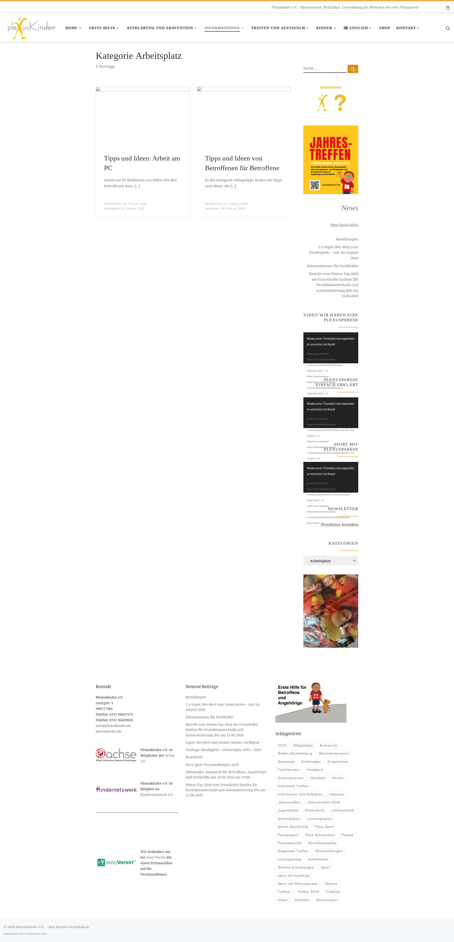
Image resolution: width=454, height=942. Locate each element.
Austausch (328, 745)
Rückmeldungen (329, 851)
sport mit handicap (294, 875)
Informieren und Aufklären (300, 794)
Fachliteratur (289, 770)
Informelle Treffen (293, 786)
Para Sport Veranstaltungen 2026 (212, 764)
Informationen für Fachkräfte (332, 265)
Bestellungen (347, 239)
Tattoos (331, 884)
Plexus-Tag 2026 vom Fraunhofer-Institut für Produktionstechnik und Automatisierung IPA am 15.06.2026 (226, 790)
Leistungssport (319, 818)
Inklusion (337, 794)
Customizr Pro (36, 933)
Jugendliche (288, 810)
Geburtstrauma (291, 778)
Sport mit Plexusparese (298, 884)
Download (286, 762)
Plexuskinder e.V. (30, 927)
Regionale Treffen (293, 851)
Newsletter (194, 757)
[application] (330, 347)
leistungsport (289, 818)
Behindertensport (334, 753)
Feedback (315, 770)
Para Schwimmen (320, 835)
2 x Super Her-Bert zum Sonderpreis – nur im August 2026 (333, 252)
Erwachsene (337, 762)
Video (283, 900)
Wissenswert (327, 900)
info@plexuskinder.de (113, 725)
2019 (282, 745)
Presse (348, 835)
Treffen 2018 (308, 892)
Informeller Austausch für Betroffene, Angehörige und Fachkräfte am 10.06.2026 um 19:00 (226, 774)
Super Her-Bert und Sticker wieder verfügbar (223, 742)
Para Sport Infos (344, 224)
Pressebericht (289, 843)
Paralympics (288, 835)
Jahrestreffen (289, 802)
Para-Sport (324, 827)
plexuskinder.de (109, 731)
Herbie (338, 778)
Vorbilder (302, 900)
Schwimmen (318, 859)
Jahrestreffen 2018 (324, 802)
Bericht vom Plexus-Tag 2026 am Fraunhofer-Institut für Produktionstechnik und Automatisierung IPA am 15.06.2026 (333, 284)
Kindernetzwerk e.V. (156, 794)
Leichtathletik (342, 810)
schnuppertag (289, 859)
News (349, 208)
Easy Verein (156, 857)
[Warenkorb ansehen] (448, 7)
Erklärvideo (311, 762)
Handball (318, 778)
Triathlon (333, 892)
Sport (325, 867)
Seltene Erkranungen (296, 867)
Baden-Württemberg (295, 753)
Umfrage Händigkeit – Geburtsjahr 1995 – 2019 (224, 749)
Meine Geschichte (293, 827)
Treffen (284, 892)
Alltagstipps (303, 745)
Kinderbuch (315, 810)
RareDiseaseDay (322, 843)
